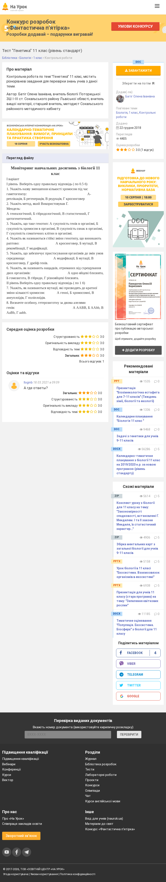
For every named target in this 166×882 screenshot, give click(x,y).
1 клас (133, 112)
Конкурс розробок (38, 24)
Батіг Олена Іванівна (140, 96)
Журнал (90, 759)
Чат (88, 796)
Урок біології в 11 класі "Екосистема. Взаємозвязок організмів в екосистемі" (138, 572)
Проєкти (91, 780)
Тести (89, 769)
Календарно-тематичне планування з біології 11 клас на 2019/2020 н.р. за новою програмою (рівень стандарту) (138, 464)
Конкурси (92, 785)
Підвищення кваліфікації (20, 759)
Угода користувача (15, 874)
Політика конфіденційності (77, 874)
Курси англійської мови (102, 801)
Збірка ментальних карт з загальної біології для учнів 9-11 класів (137, 548)
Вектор (7, 780)
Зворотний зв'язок (21, 836)
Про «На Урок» (13, 819)
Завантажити (140, 70)
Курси (6, 775)
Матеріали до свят (99, 824)
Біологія (122, 112)
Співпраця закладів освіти (22, 824)
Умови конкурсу (135, 26)
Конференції (11, 769)
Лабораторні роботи (101, 775)
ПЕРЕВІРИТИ (129, 734)
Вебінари (8, 764)
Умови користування (44, 874)
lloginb (28, 382)
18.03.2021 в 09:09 (46, 382)
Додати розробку (139, 350)
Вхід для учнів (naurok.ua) (104, 819)
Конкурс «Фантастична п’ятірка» (110, 829)
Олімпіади (92, 791)
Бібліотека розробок (101, 764)
